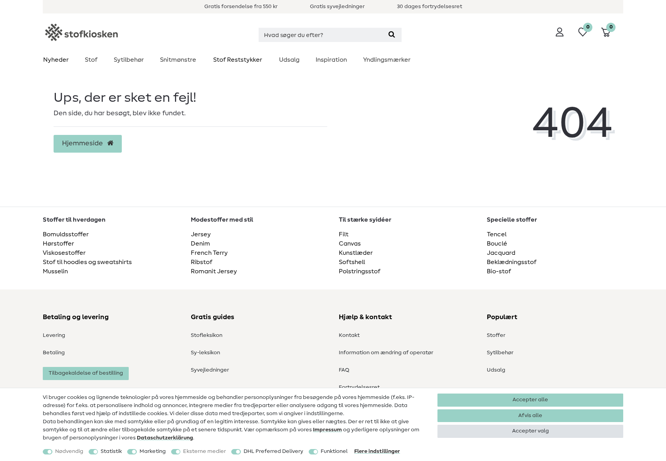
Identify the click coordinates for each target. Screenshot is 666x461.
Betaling (54, 352)
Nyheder (56, 60)
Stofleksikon (206, 335)
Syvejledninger (210, 370)
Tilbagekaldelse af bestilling (86, 373)
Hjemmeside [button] (83, 143)
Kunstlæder (356, 253)
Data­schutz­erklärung (165, 438)
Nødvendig (69, 451)
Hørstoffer (58, 244)
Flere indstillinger (377, 451)
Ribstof (201, 262)
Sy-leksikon (205, 352)
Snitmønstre (178, 60)
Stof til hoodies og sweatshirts (87, 262)
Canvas (350, 244)
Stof (91, 60)
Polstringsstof (359, 271)
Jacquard (501, 253)
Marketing (153, 451)
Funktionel (334, 451)
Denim (200, 244)
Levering (54, 335)
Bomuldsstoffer (66, 234)
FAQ (344, 370)
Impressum (327, 429)
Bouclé (497, 244)
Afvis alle (530, 415)
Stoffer (496, 335)
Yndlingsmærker (386, 60)
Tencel (496, 234)
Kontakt (349, 335)
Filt (343, 234)
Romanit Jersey (214, 271)
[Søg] (392, 35)
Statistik (111, 451)
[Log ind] (559, 32)
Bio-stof (499, 271)
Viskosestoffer (64, 253)
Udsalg (289, 60)
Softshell (352, 262)
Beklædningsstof (511, 262)
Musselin (55, 271)
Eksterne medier (204, 451)
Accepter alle (530, 399)
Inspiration (331, 60)
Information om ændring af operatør (386, 352)
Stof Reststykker (237, 60)
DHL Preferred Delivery (273, 451)
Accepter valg (530, 431)
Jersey (201, 234)
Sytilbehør (129, 60)
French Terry (209, 253)
